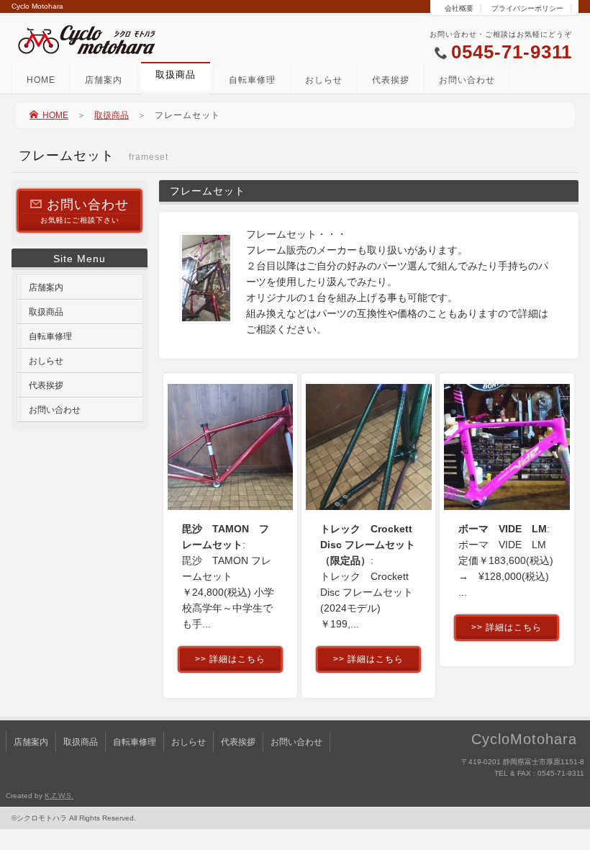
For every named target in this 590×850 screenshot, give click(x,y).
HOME (41, 80)
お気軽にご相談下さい (85, 210)
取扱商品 (111, 115)
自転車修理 (252, 80)
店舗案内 (103, 80)
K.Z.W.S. (59, 796)
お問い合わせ (467, 80)
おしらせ (323, 80)
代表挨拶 (390, 80)
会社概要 (459, 8)
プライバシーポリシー (527, 8)
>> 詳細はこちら (230, 659)
